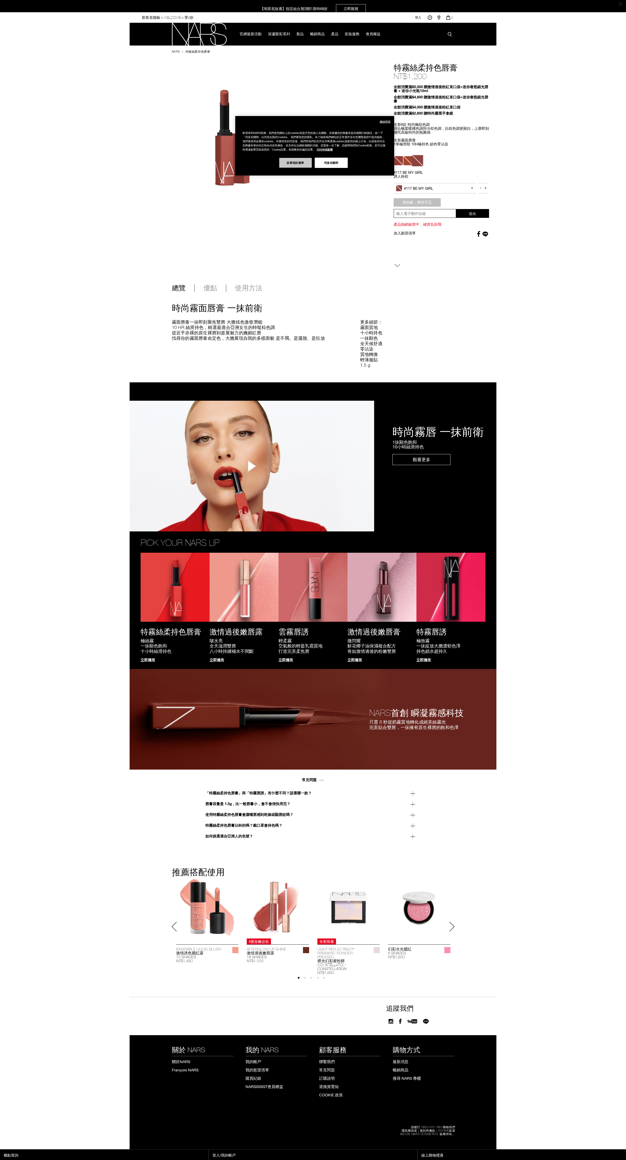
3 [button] (314, 980)
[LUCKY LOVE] (447, 950)
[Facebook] (400, 1021)
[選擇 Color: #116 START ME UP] (408, 160)
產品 (334, 34)
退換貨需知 (329, 1086)
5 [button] (326, 980)
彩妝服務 (352, 34)
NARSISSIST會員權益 (264, 1086)
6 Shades (397, 953)
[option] (207, 920)
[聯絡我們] (430, 17)
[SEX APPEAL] (235, 950)
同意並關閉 (331, 162)
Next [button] (452, 927)
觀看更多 (421, 459)
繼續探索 (385, 121)
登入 (418, 17)
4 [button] (320, 980)
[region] (314, 146)
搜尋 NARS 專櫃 (407, 1078)
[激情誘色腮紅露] (207, 907)
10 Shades (186, 957)
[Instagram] (391, 1021)
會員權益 (373, 34)
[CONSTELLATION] (377, 950)
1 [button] (301, 980)
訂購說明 (327, 1078)
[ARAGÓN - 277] (306, 950)
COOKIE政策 (446, 1130)
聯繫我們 (327, 1061)
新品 (300, 34)
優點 (210, 288)
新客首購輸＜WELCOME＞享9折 (168, 17)
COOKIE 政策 (331, 1094)
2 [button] (307, 980)
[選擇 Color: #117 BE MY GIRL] (417, 160)
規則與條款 (427, 1130)
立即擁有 (148, 659)
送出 (472, 213)
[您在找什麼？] (450, 34)
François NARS (185, 1069)
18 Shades (257, 957)
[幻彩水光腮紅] (419, 907)
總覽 (179, 288)
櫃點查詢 (11, 1155)
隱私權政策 (409, 1130)
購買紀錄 (253, 1078)
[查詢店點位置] (439, 17)
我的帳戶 (253, 1061)
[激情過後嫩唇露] (278, 907)
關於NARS (181, 1061)
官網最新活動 (251, 34)
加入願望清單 (405, 233)
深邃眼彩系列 (279, 34)
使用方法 (248, 288)
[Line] (426, 1021)
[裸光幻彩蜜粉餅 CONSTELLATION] (348, 907)
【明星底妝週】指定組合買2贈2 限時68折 (309, 8)
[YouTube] (412, 1021)
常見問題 (327, 1069)
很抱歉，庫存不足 (417, 202)
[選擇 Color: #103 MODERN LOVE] (398, 160)
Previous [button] (174, 927)
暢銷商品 (317, 34)
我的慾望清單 (257, 1069)
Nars (176, 51)
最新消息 (400, 1061)
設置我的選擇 (295, 162)
